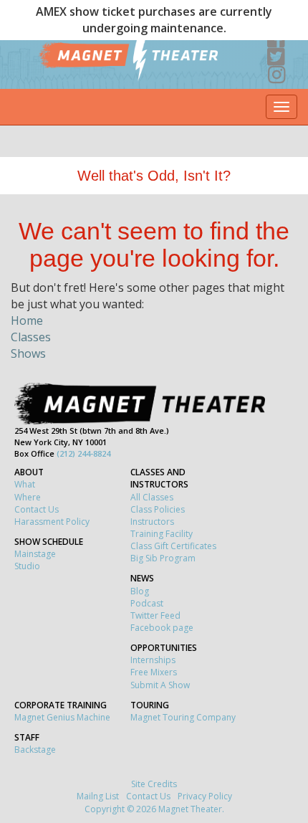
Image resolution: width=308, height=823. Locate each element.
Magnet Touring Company (183, 717)
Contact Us (36, 509)
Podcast (146, 603)
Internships (152, 660)
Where (27, 497)
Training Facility (161, 534)
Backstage (35, 749)
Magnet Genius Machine (62, 717)
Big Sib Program (163, 558)
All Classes (151, 497)
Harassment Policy (52, 521)
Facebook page (161, 628)
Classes (31, 337)
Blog (139, 591)
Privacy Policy (205, 796)
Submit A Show (160, 685)
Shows (28, 353)
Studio (27, 566)
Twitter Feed (155, 615)
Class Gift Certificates (173, 546)
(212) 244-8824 (83, 453)
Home (27, 320)
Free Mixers (153, 672)
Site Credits (154, 784)
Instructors (152, 521)
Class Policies (157, 509)
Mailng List (98, 796)
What (24, 484)
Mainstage (35, 554)
